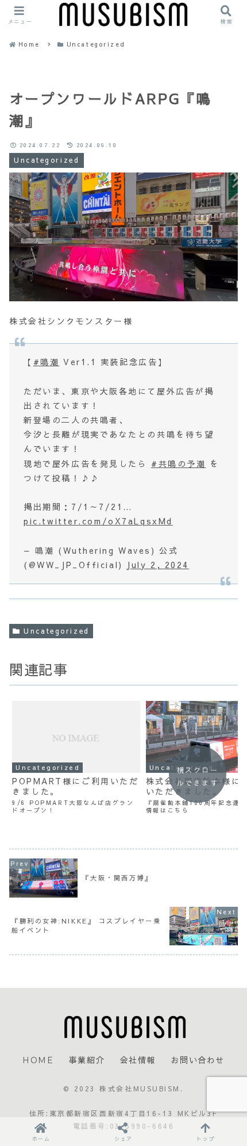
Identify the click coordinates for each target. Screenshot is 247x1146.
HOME (37, 1060)
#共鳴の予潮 (178, 463)
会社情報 (138, 1060)
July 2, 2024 (157, 564)
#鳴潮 (46, 361)
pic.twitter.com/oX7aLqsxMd (98, 521)
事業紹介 (87, 1060)
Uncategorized (56, 630)
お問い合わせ (198, 1060)
